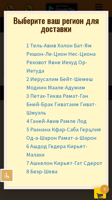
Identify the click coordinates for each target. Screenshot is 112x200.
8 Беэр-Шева (41, 171)
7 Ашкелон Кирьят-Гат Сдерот (64, 163)
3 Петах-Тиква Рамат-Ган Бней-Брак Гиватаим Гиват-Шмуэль (61, 104)
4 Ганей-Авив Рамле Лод (56, 121)
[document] (56, 100)
